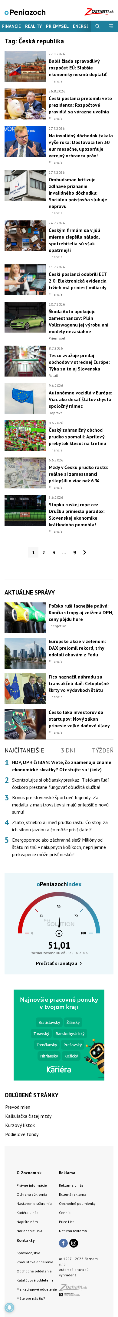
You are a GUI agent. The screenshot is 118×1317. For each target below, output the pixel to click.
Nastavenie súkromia (34, 1203)
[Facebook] (63, 1243)
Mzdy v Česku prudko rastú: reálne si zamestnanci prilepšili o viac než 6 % (78, 474)
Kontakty (26, 1240)
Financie (11, 26)
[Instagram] (73, 1243)
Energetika (57, 626)
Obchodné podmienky (77, 1203)
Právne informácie (32, 1185)
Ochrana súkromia (32, 1194)
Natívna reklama (73, 1230)
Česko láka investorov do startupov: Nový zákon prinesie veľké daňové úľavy (79, 719)
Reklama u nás (71, 1185)
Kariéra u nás (27, 1212)
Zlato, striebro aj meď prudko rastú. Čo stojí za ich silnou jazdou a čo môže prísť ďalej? (60, 826)
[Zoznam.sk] (75, 1289)
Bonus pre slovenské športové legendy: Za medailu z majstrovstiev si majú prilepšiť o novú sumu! (60, 804)
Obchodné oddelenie (34, 1271)
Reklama (67, 1172)
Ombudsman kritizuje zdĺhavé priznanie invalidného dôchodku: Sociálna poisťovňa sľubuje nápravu (78, 192)
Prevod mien (17, 1107)
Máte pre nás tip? (31, 1298)
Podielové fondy (21, 1134)
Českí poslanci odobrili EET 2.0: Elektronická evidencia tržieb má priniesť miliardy (78, 280)
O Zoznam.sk (29, 1172)
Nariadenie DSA (29, 1230)
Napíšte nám (27, 1221)
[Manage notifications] (9, 1307)
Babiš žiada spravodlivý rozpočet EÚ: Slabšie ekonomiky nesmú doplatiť (78, 67)
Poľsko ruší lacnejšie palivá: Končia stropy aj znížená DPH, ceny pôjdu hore (81, 612)
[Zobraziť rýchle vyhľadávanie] (97, 26)
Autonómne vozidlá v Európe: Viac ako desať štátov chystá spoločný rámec (80, 399)
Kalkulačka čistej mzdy (28, 1116)
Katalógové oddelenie (35, 1280)
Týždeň (102, 750)
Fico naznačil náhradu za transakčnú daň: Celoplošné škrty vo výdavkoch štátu (79, 683)
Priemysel (57, 26)
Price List (66, 1221)
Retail (53, 375)
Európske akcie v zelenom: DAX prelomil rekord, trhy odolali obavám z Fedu (77, 648)
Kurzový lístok (20, 1125)
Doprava (56, 413)
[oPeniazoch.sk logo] (25, 11)
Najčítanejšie (24, 750)
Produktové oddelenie (35, 1262)
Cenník (64, 1212)
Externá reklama (72, 1194)
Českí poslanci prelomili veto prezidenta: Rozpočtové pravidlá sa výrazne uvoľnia (80, 105)
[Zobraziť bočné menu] (111, 26)
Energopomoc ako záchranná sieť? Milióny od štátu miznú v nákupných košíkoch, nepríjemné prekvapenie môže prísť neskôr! (59, 847)
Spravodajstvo (28, 1253)
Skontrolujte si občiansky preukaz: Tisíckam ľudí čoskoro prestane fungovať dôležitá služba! (60, 783)
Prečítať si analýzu (56, 963)
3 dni (68, 750)
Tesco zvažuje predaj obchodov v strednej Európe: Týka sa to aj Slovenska (79, 362)
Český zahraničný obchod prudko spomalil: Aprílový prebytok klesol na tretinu (77, 436)
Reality (33, 26)
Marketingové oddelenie (37, 1289)
